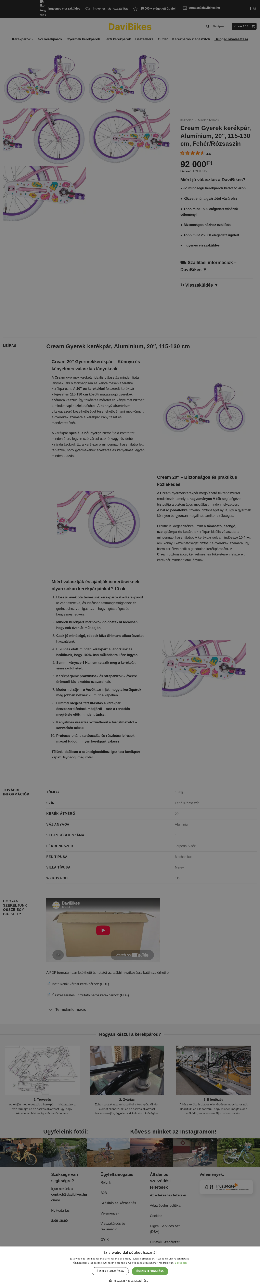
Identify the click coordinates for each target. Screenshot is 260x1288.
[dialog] (130, 1267)
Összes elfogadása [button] (150, 1271)
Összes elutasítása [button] (110, 1271)
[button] (130, 1280)
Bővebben (181, 1262)
